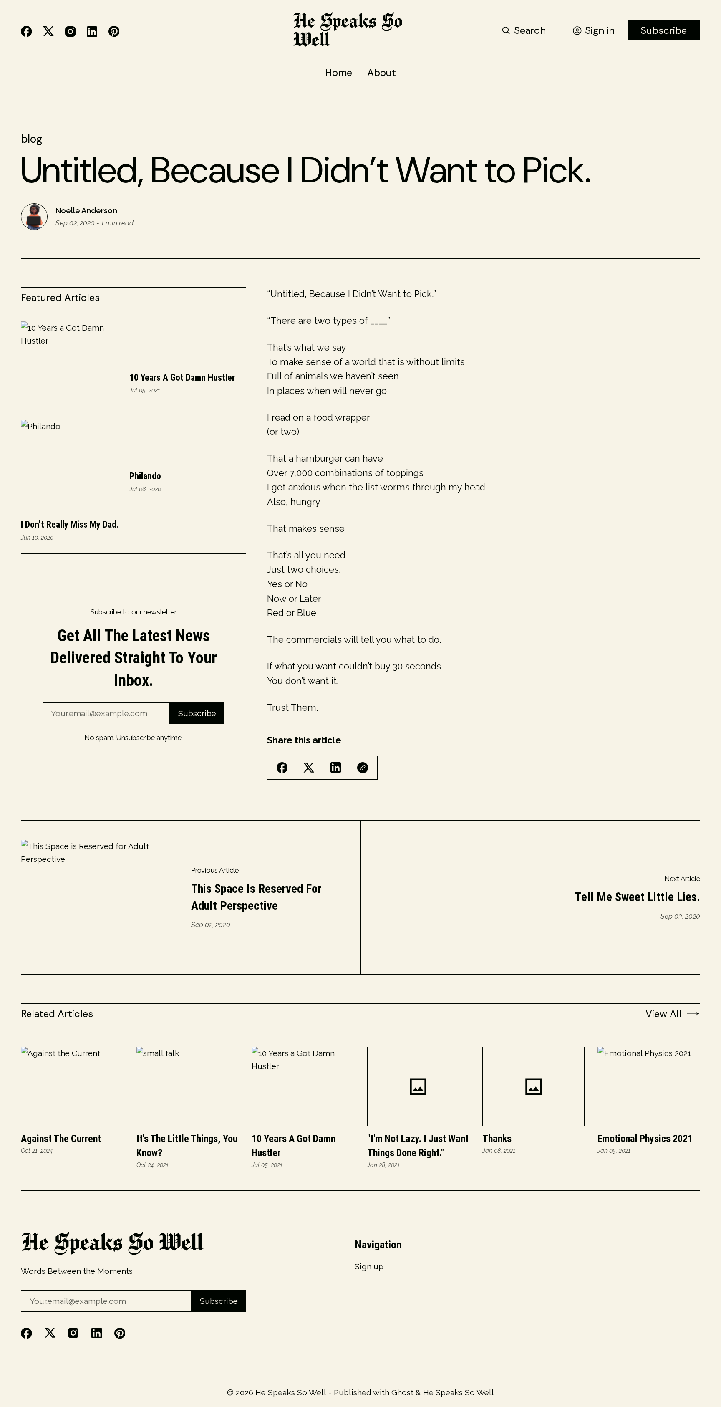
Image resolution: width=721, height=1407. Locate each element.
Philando (145, 476)
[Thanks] (533, 1086)
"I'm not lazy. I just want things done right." (418, 1145)
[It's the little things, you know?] (187, 1086)
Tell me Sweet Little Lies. (637, 897)
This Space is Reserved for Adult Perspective (256, 897)
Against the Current (61, 1138)
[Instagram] (70, 31)
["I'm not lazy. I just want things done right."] (418, 1086)
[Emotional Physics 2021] (648, 1086)
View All (663, 1014)
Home (338, 73)
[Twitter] (48, 31)
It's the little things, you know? (186, 1145)
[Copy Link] (362, 767)
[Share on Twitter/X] (308, 768)
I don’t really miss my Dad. (70, 524)
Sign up (369, 1267)
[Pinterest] (113, 31)
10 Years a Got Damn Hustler (182, 377)
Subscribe (663, 30)
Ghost (402, 1392)
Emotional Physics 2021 (645, 1138)
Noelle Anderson (86, 210)
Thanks (497, 1138)
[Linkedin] (92, 31)
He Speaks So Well (290, 1392)
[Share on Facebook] (282, 767)
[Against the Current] (72, 1086)
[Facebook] (26, 31)
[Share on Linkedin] (335, 767)
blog (32, 139)
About (381, 73)
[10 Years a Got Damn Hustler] (303, 1086)
